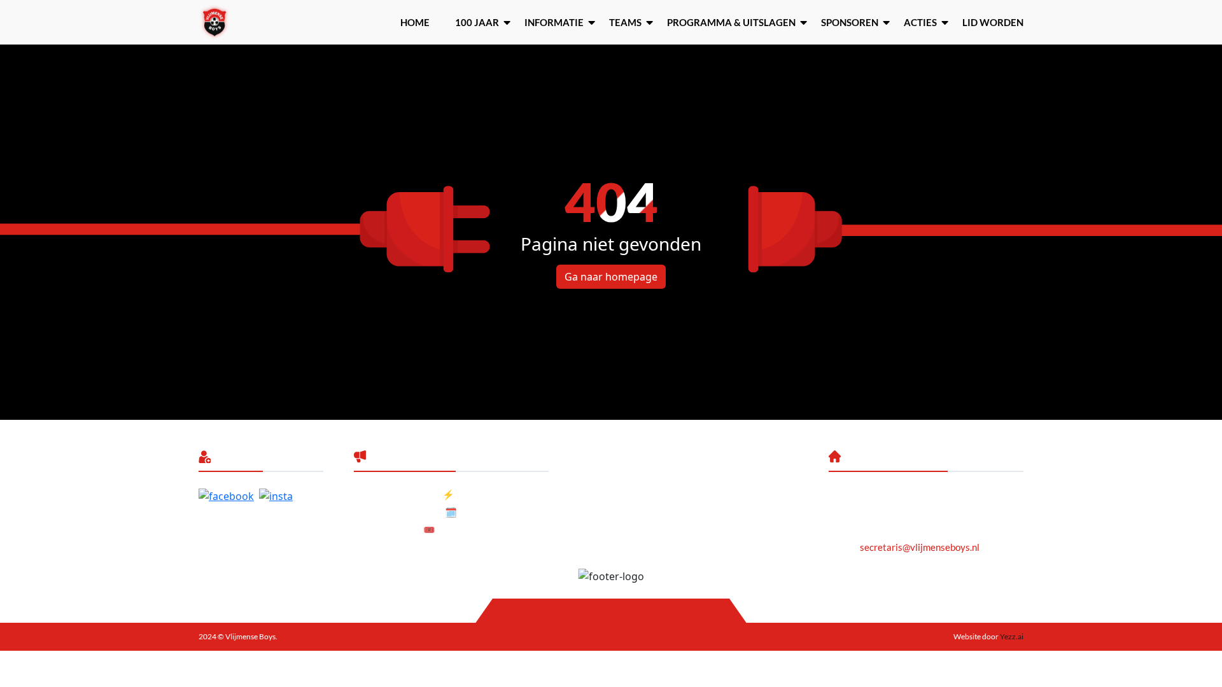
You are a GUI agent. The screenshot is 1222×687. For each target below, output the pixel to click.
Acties (920, 22)
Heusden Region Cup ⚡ (404, 494)
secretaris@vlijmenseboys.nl (920, 547)
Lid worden (992, 22)
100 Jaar (477, 22)
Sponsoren (849, 22)
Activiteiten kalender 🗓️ (405, 512)
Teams (625, 22)
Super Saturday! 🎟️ (394, 529)
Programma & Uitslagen (731, 22)
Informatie (554, 22)
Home (415, 22)
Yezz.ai (1011, 636)
